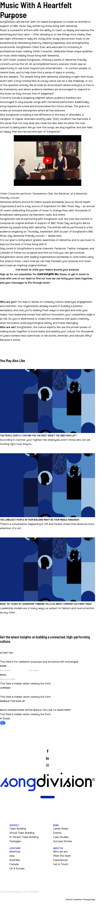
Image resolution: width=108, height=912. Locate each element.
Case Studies (60, 837)
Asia (11, 855)
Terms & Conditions (73, 899)
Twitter (71, 248)
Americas (14, 851)
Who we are (60, 851)
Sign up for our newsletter (16, 274)
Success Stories (62, 841)
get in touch (78, 274)
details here (55, 235)
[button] (47, 797)
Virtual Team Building (21, 832)
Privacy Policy (89, 899)
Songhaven (33, 59)
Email (3, 675)
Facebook (60, 248)
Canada (14, 864)
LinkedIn (5, 252)
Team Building (17, 828)
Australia (14, 860)
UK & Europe (16, 868)
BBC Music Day (70, 206)
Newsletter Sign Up (12, 701)
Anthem (83, 21)
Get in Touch (60, 864)
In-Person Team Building (24, 837)
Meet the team (62, 855)
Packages (15, 841)
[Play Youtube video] (47, 160)
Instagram (83, 248)
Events (57, 832)
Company (5, 688)
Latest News (60, 828)
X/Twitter (6, 653)
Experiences (60, 860)
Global (6, 718)
